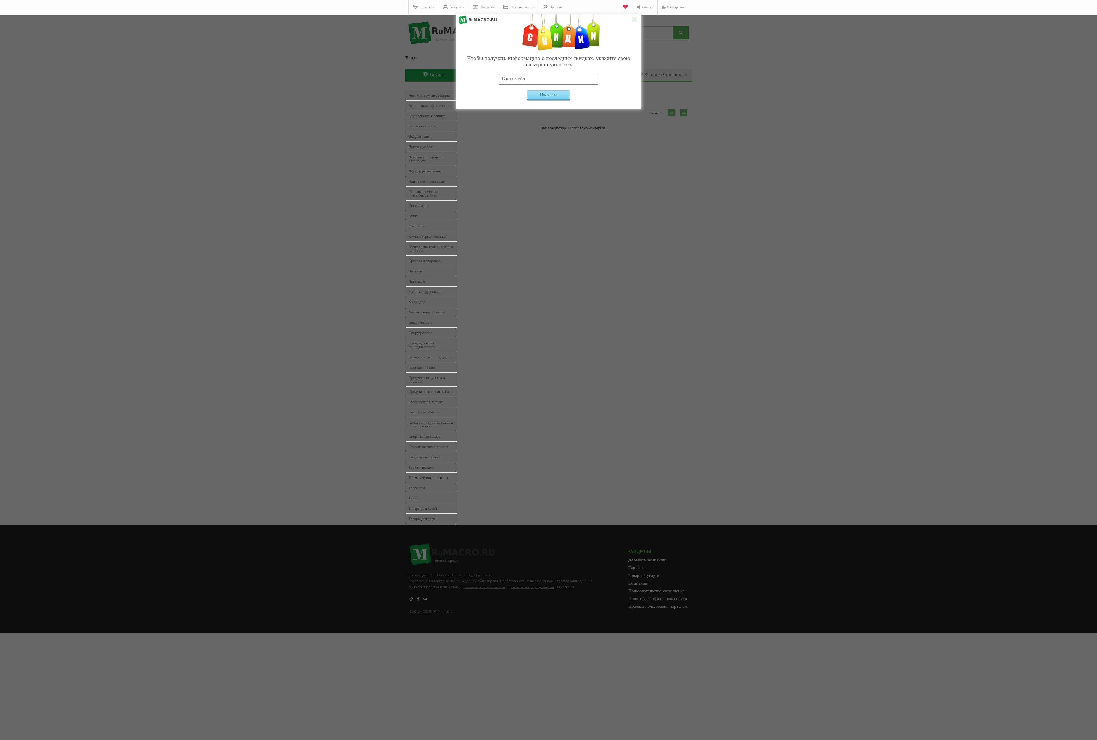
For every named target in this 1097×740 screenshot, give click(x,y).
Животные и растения (426, 181)
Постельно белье (422, 367)
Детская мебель (421, 147)
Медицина (417, 302)
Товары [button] (425, 7)
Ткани (413, 498)
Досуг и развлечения (425, 171)
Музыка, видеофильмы (427, 312)
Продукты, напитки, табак (430, 391)
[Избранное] (625, 7)
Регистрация (675, 7)
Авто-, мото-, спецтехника (430, 95)
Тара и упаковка (421, 467)
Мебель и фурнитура (425, 291)
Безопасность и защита (427, 116)
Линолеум (417, 281)
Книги (414, 216)
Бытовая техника (422, 126)
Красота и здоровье (424, 261)
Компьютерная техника (427, 236)
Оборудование (420, 333)
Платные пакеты (521, 7)
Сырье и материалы (424, 457)
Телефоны (417, 488)
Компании (487, 7)
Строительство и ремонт (428, 447)
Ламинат (416, 271)
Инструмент (418, 205)
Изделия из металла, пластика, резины (424, 193)
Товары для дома (422, 519)
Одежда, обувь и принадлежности (422, 345)
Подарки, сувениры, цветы (430, 357)
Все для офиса (420, 136)
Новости (555, 7)
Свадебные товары (424, 412)
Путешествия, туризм (426, 402)
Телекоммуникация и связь (430, 477)
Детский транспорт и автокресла (426, 159)
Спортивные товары (425, 436)
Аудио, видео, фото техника (431, 105)
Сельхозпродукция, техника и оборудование (431, 424)
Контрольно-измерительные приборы (431, 249)
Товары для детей (423, 508)
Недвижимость (421, 322)
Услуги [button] (455, 7)
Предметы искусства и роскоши (427, 379)
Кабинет (646, 7)
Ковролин (416, 226)
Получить (548, 94)
